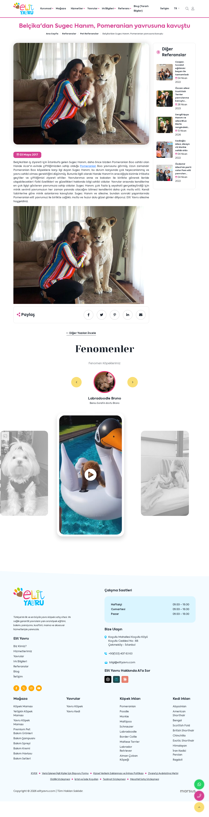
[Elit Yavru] (23, 9)
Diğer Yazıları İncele (82, 333)
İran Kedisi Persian (179, 753)
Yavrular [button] (92, 8)
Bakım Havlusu (22, 753)
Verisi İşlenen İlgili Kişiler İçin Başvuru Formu (65, 773)
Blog (16, 671)
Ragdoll (177, 760)
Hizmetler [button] (77, 8)
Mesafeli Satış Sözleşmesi (144, 779)
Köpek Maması (23, 706)
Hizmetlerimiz (22, 651)
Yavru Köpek (74, 706)
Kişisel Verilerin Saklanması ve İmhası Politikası (118, 773)
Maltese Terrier (130, 742)
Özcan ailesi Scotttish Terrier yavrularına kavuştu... (182, 94)
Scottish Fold (181, 725)
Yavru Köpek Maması (21, 722)
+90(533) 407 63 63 (120, 653)
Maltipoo (126, 721)
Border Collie (128, 737)
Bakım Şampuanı (24, 738)
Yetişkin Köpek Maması (22, 713)
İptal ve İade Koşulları (86, 779)
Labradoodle (128, 732)
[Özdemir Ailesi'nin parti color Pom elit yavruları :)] (164, 173)
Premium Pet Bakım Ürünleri (22, 731)
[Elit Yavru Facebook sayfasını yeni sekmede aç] (16, 688)
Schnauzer (126, 727)
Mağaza (61, 8)
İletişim (164, 8)
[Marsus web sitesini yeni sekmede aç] (188, 791)
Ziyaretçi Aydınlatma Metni (163, 773)
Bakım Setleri (22, 758)
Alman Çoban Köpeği (129, 758)
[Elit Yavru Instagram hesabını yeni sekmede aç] (31, 688)
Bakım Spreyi (21, 743)
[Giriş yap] (193, 9)
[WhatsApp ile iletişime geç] (199, 784)
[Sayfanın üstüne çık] (199, 807)
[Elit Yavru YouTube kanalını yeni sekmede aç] (39, 688)
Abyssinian (179, 706)
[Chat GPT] (107, 679)
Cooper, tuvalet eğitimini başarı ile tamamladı (182, 68)
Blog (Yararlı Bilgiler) (141, 8)
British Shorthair (183, 730)
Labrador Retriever (126, 749)
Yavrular (18, 656)
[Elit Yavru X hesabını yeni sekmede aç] (24, 688)
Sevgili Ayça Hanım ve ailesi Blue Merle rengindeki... (182, 121)
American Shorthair (179, 713)
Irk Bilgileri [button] (108, 8)
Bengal (177, 720)
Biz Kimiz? (20, 646)
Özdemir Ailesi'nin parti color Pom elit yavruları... (183, 169)
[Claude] (124, 679)
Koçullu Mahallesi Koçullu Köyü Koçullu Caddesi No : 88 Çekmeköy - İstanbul (128, 641)
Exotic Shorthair (183, 741)
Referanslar (21, 666)
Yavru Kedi (73, 711)
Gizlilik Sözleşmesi (60, 779)
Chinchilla (179, 736)
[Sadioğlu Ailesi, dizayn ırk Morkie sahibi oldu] (164, 149)
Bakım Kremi (21, 748)
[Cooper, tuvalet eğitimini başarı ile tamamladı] (164, 72)
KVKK (34, 773)
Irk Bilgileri (20, 661)
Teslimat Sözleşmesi (114, 779)
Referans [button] (124, 8)
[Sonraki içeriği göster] (132, 382)
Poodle (124, 711)
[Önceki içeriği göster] (76, 382)
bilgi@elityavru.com (122, 662)
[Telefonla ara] (199, 796)
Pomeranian (88, 166)
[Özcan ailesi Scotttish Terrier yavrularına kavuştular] (164, 98)
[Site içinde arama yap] (187, 9)
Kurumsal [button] (46, 8)
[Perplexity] (116, 679)
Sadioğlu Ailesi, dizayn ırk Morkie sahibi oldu (182, 146)
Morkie (124, 716)
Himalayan (180, 746)
